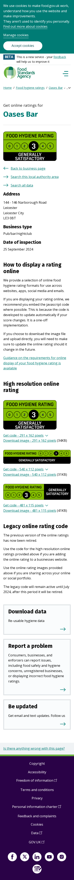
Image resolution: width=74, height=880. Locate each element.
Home (7, 88)
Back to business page (28, 168)
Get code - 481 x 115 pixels (23, 505)
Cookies (37, 824)
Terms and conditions (37, 790)
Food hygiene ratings (30, 88)
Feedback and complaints (37, 816)
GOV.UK (36, 843)
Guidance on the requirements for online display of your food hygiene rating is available (34, 363)
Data (36, 834)
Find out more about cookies (25, 26)
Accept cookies (23, 45)
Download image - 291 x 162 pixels (29, 440)
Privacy (37, 798)
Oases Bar (56, 88)
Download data (27, 611)
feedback (59, 57)
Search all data (22, 185)
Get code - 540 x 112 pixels (23, 469)
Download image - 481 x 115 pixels (29, 510)
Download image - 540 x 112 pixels (29, 474)
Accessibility (37, 772)
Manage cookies (16, 35)
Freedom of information (36, 782)
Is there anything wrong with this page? (34, 748)
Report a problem (30, 646)
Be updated (22, 706)
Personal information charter (36, 808)
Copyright (37, 763)
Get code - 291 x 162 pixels (23, 435)
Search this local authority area (35, 177)
